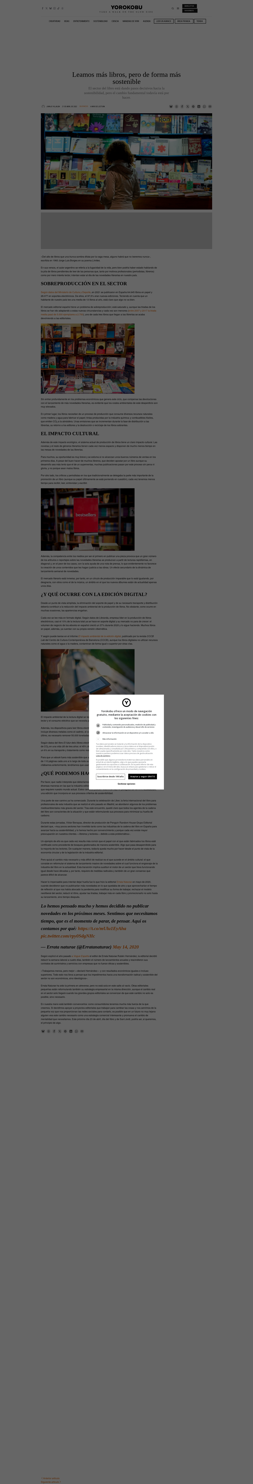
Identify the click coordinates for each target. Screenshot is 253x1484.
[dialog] (126, 742)
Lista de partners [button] (103, 755)
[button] (126, 739)
